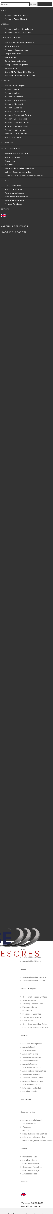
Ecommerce (11, 68)
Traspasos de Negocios (16, 65)
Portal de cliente (13, 189)
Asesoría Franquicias (15, 130)
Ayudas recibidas (13, 204)
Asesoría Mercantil (14, 104)
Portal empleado (13, 137)
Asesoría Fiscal (12, 89)
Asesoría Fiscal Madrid (16, 19)
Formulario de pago (15, 200)
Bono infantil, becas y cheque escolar (24, 176)
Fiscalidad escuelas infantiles (19, 168)
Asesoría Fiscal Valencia (17, 15)
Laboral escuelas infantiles (18, 172)
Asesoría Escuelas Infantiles (19, 115)
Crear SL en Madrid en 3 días (19, 72)
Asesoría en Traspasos (16, 119)
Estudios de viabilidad (16, 134)
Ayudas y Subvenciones (16, 50)
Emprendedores (13, 54)
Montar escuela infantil (16, 154)
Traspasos (10, 161)
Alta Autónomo (12, 46)
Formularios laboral (15, 193)
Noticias (9, 165)
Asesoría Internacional (16, 111)
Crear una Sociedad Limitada (19, 43)
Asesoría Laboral (13, 93)
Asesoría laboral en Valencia (19, 29)
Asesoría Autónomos (15, 100)
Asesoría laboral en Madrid (18, 33)
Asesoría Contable (14, 97)
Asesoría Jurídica (13, 108)
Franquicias (10, 57)
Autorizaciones (12, 157)
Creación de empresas (16, 86)
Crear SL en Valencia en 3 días (20, 76)
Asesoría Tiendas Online (17, 122)
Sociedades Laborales (15, 61)
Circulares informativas (16, 197)
